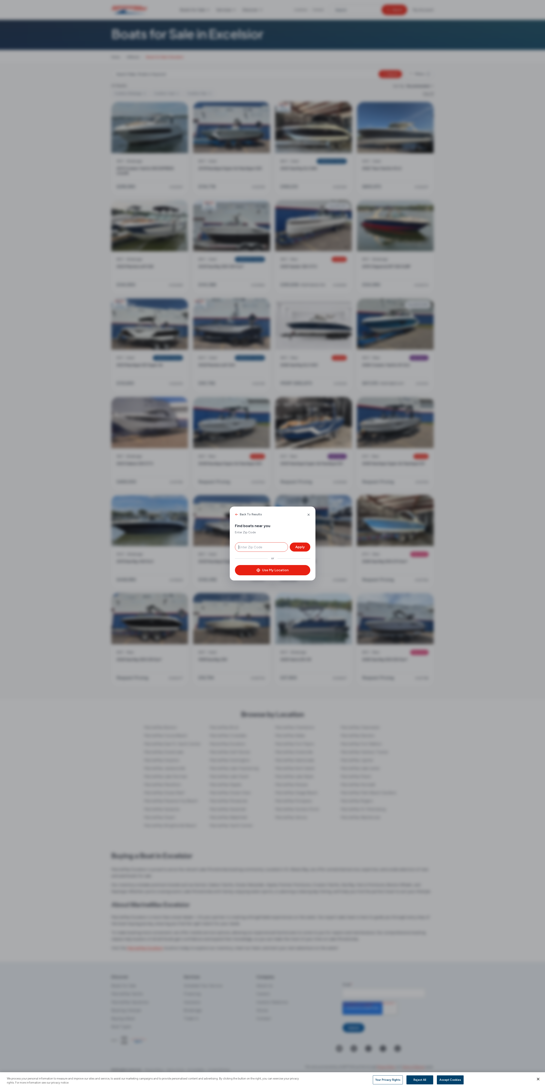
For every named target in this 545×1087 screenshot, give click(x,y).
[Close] (538, 1079)
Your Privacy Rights (387, 1079)
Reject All (420, 1079)
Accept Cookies (450, 1079)
